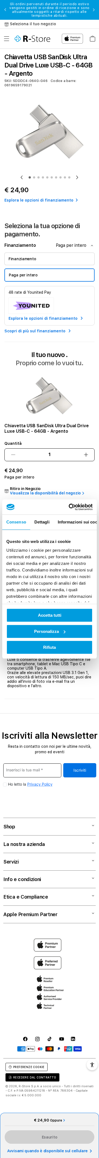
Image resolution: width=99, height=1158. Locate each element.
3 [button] (38, 177)
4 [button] (43, 177)
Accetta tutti (49, 615)
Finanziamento (22, 259)
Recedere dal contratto (34, 1077)
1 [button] (30, 177)
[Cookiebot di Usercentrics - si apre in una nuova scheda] (70, 507)
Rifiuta (49, 647)
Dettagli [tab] (42, 522)
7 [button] (56, 177)
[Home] (32, 38)
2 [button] (34, 177)
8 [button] (60, 177)
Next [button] (94, 10)
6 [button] (52, 177)
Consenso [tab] (16, 522)
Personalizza (46, 631)
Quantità (13, 443)
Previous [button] (5, 10)
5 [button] (47, 177)
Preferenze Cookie (29, 1067)
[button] (6, 38)
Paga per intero (23, 275)
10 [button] (69, 177)
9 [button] (65, 177)
